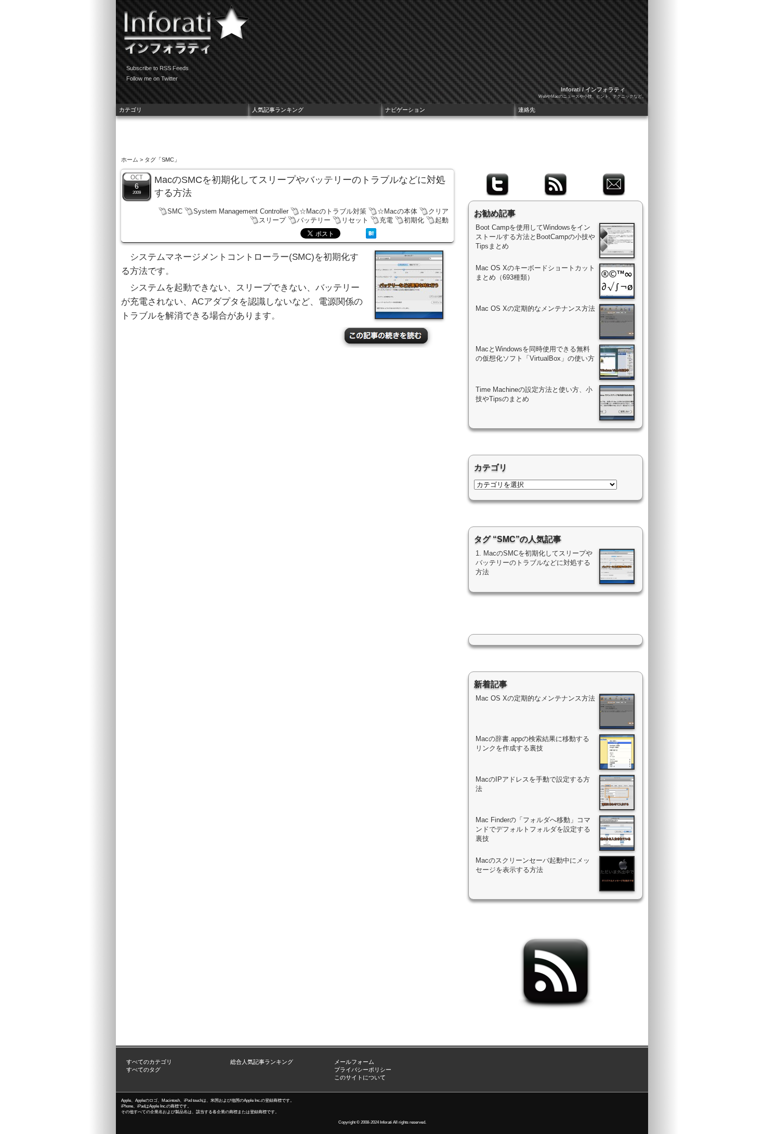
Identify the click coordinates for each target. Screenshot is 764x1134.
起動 (442, 220)
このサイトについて (360, 1077)
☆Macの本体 (397, 211)
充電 (386, 220)
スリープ (272, 220)
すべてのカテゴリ (149, 1062)
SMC (174, 211)
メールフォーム (354, 1062)
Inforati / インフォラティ (593, 89)
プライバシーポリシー (362, 1069)
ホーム (129, 159)
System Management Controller (240, 211)
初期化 (414, 220)
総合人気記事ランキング (261, 1062)
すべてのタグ (143, 1069)
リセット (354, 220)
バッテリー (314, 220)
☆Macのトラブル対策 (332, 211)
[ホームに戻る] (183, 26)
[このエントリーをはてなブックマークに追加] (371, 236)
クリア (438, 211)
